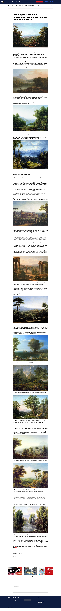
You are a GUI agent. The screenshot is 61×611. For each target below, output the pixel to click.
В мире (16, 5)
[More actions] (47, 12)
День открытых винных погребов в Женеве (46, 577)
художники (14, 551)
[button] (51, 5)
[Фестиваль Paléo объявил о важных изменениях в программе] (15, 571)
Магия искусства (15, 553)
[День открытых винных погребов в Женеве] (46, 571)
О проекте (40, 602)
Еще (38, 5)
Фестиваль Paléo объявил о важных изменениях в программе (13, 577)
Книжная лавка (41, 601)
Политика (21, 5)
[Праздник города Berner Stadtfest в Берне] (30, 571)
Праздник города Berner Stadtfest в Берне (29, 577)
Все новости (10, 5)
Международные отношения (29, 5)
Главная (40, 597)
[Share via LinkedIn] (15, 556)
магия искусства (19, 551)
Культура (20, 553)
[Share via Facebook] (13, 556)
